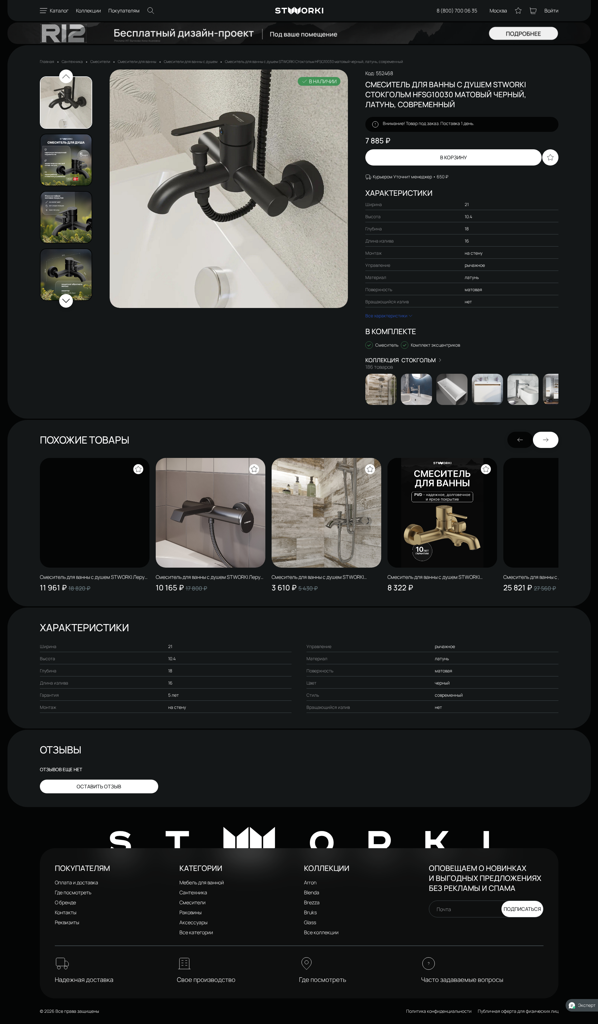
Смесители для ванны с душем (190, 61)
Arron (310, 882)
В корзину (453, 157)
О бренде (65, 902)
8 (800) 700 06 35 (457, 10)
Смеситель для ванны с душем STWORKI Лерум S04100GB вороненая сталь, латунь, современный (210, 577)
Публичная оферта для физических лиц (518, 1011)
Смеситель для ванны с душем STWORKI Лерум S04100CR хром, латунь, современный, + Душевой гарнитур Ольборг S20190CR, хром (94, 577)
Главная (47, 61)
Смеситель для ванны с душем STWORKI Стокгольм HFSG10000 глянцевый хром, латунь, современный (318, 577)
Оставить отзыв (99, 786)
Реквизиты (67, 922)
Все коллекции (321, 932)
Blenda (311, 892)
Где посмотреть (73, 892)
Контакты (65, 912)
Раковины (190, 912)
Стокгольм (418, 360)
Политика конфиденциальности (439, 1011)
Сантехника (72, 61)
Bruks (310, 912)
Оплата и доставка (76, 882)
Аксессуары (193, 922)
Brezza (312, 902)
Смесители (100, 61)
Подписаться (522, 909)
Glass (310, 922)
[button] (66, 76)
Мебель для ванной (201, 882)
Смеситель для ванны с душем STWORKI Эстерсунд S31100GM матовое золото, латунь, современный (440, 577)
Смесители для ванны (137, 61)
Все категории (196, 932)
